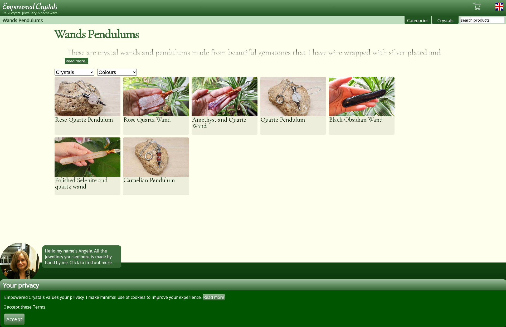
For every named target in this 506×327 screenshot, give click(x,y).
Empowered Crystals (32, 6)
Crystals (445, 20)
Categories (418, 20)
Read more (213, 297)
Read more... (76, 60)
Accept (14, 319)
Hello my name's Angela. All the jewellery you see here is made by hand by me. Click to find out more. (79, 256)
